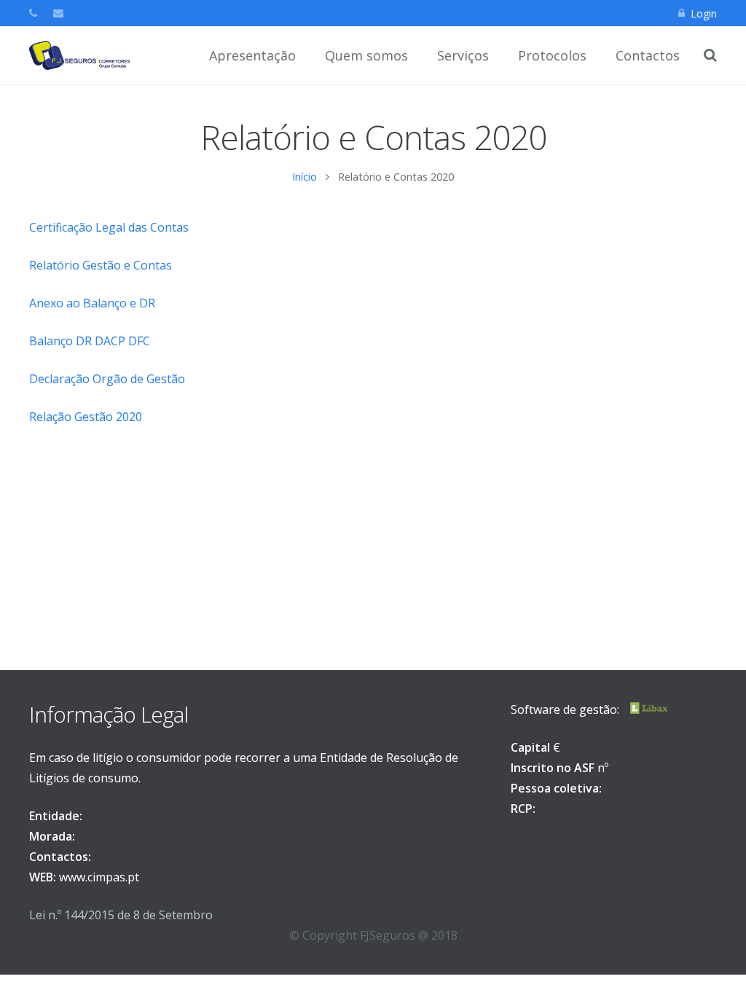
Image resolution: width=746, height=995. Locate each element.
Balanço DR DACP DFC (89, 341)
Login (704, 13)
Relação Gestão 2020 (85, 417)
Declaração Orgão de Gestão (107, 379)
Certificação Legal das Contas (109, 227)
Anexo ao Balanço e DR (92, 303)
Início (304, 177)
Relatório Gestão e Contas (100, 265)
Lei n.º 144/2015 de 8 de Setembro (121, 915)
